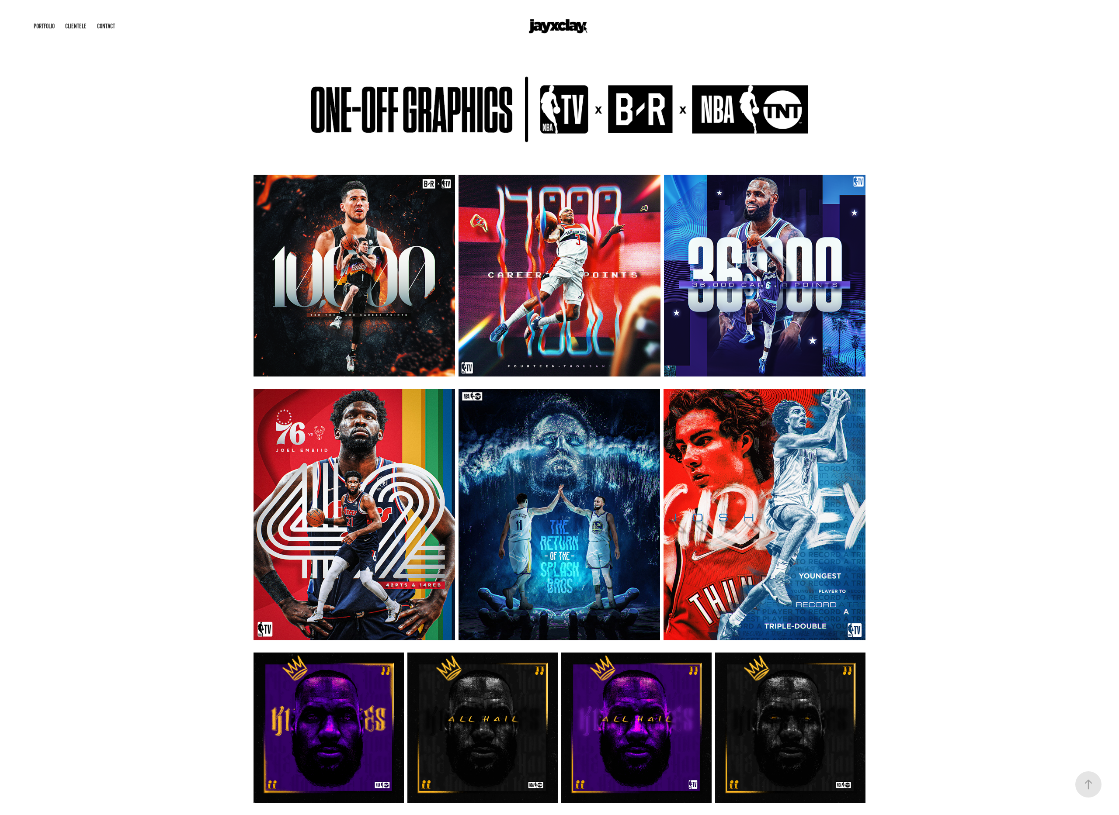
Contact (106, 26)
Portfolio (44, 26)
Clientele (76, 26)
